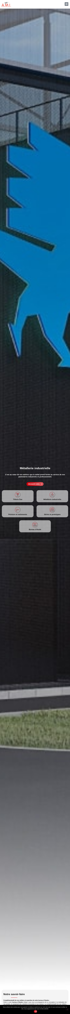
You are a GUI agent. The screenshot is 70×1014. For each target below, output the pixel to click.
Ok (35, 1011)
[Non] (67, 1009)
